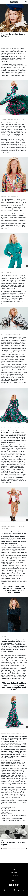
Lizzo (14, 278)
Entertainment (14, 872)
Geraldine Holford (8, 815)
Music (2, 840)
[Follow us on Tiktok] (19, 890)
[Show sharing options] (27, 113)
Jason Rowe (11, 807)
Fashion (14, 866)
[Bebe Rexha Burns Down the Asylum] (14, 832)
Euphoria (7, 152)
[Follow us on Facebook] (4, 890)
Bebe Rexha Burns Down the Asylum (13, 844)
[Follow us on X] (9, 890)
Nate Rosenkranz (8, 810)
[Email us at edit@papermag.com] (23, 890)
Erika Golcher (8, 809)
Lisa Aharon (9, 813)
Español (14, 880)
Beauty (14, 869)
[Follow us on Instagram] (14, 890)
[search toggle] (26, 2)
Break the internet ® (14, 875)
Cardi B (9, 278)
